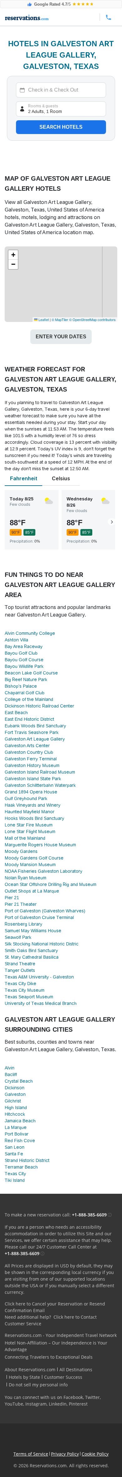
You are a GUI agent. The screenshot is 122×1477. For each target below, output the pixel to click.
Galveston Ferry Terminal (31, 758)
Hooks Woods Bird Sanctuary (34, 818)
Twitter (92, 1397)
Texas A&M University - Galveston (39, 976)
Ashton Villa (16, 639)
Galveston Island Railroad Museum (40, 772)
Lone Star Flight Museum (30, 831)
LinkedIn (58, 1404)
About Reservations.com (30, 1370)
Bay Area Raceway (24, 646)
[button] (13, 255)
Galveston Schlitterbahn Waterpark (40, 785)
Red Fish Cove (20, 1140)
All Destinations (75, 1370)
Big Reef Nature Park (26, 679)
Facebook (73, 1397)
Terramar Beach (21, 1167)
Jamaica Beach (20, 1120)
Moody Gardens (21, 851)
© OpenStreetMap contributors (92, 319)
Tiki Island (15, 1180)
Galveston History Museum (32, 765)
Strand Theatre (20, 963)
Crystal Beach (19, 1081)
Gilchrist (13, 1100)
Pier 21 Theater (21, 904)
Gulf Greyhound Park (26, 798)
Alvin (9, 1067)
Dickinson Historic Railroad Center (39, 705)
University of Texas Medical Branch (41, 1003)
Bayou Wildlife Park (24, 666)
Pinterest (78, 1404)
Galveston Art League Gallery (35, 738)
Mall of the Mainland (25, 838)
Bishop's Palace (21, 686)
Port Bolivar (16, 1133)
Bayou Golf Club (21, 653)
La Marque (16, 1127)
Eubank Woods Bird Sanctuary (35, 725)
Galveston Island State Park (33, 778)
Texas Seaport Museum (29, 996)
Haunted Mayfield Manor (29, 811)
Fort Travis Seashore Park (31, 732)
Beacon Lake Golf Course (31, 672)
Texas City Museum (24, 990)
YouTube (14, 1404)
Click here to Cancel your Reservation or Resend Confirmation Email (55, 1307)
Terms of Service (30, 1454)
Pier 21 (12, 897)
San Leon (14, 1147)
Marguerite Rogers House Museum (40, 844)
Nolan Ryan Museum (25, 877)
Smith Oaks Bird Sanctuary (31, 950)
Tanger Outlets (20, 970)
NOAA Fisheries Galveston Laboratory (43, 871)
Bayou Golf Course (24, 659)
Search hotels (61, 127)
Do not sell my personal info (38, 1385)
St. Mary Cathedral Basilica (31, 957)
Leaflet (43, 319)
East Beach (16, 712)
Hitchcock (15, 1114)
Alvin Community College (30, 633)
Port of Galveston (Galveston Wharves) (45, 910)
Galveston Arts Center (27, 745)
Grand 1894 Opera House (31, 791)
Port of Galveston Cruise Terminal (39, 917)
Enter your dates (61, 336)
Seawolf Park (18, 937)
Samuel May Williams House (33, 930)
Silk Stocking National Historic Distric (42, 943)
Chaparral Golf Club (24, 692)
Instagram (36, 1404)
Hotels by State (24, 1377)
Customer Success (63, 1377)
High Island (16, 1107)
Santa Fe (14, 1153)
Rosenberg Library (23, 924)
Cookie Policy (95, 1454)
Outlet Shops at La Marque (32, 891)
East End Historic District (29, 719)
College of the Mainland (29, 699)
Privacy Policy (65, 1454)
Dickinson (14, 1087)
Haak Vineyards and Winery (32, 805)
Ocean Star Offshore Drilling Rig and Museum (50, 884)
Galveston (15, 1094)
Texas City (15, 1173)
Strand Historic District (27, 1160)
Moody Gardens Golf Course (34, 857)
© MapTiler (60, 319)
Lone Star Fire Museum (29, 824)
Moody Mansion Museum (30, 864)
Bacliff (11, 1074)
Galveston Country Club (29, 752)
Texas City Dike (20, 983)
